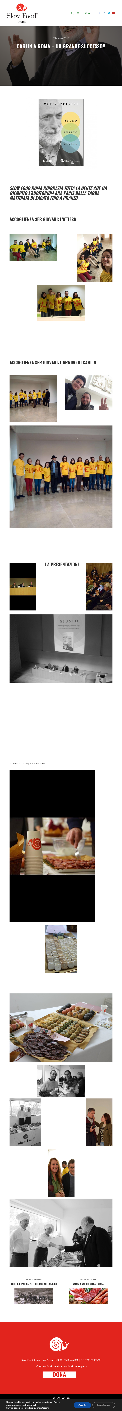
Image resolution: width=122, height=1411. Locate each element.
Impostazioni (103, 1405)
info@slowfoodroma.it (47, 1366)
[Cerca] (72, 13)
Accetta (82, 1405)
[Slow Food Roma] (22, 13)
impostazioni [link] (43, 1408)
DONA (87, 13)
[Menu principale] (78, 13)
